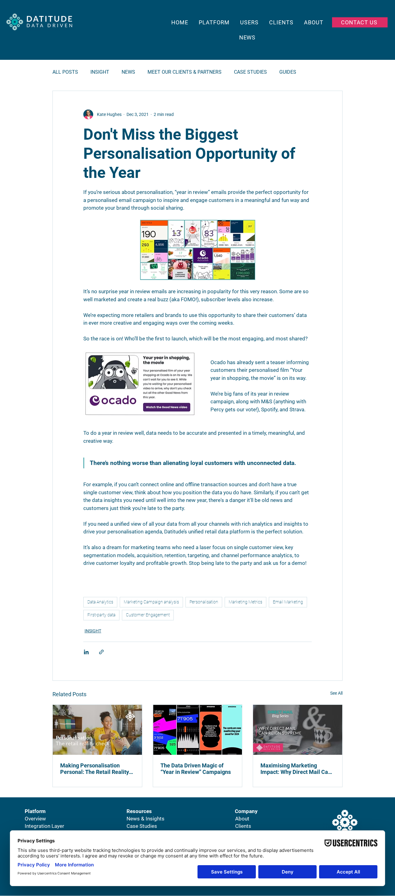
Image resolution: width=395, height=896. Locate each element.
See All (336, 693)
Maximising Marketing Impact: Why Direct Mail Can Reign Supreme (295, 768)
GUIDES (287, 72)
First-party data (101, 614)
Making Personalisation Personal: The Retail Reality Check (94, 768)
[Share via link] (101, 652)
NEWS (128, 72)
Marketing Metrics (245, 601)
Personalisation (203, 601)
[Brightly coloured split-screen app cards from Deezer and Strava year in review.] (197, 730)
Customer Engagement (148, 614)
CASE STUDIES (250, 72)
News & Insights (145, 819)
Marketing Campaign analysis (151, 601)
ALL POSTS (65, 72)
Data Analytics (100, 601)
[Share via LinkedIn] (86, 652)
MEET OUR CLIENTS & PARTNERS (185, 72)
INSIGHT (99, 72)
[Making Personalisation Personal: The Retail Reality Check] (97, 730)
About (242, 819)
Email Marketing (288, 601)
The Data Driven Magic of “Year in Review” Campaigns (195, 768)
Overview (35, 819)
